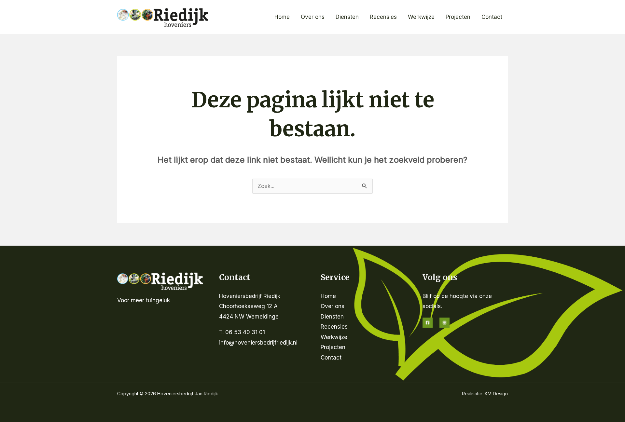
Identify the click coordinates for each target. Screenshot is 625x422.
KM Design (496, 393)
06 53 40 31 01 (245, 332)
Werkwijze (421, 17)
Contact (491, 17)
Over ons (313, 17)
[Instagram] (444, 323)
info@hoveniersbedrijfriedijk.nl (258, 342)
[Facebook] (428, 323)
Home (282, 17)
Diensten (347, 17)
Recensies (383, 17)
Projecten (458, 17)
